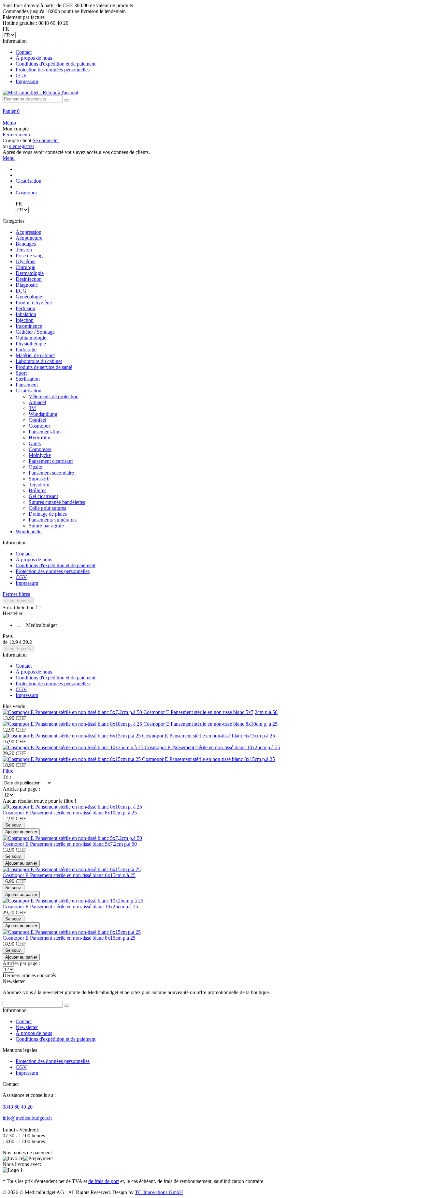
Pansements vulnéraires (53, 520)
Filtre (8, 771)
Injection (25, 320)
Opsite (35, 467)
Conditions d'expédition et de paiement (55, 64)
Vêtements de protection (54, 396)
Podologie (26, 349)
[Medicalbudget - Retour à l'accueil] (40, 92)
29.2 (27, 642)
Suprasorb (39, 478)
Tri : (7, 777)
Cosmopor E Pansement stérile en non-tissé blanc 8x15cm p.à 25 (208, 759)
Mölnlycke (40, 455)
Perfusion (25, 308)
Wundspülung (43, 414)
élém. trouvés (18, 600)
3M (32, 408)
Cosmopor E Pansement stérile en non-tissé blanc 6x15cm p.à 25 (208, 735)
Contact (24, 52)
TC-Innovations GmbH (159, 1192)
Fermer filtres (16, 594)
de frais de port (103, 1181)
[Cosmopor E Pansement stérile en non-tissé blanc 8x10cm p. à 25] (73, 724)
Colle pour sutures (47, 508)
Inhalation (26, 314)
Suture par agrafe (46, 525)
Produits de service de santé (44, 367)
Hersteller (12, 613)
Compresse (40, 449)
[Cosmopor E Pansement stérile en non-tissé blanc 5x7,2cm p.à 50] (73, 712)
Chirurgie (25, 267)
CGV (21, 75)
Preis (8, 636)
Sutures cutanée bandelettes (57, 502)
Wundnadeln (29, 531)
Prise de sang (29, 255)
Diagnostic (27, 285)
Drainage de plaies (48, 514)
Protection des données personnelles (53, 69)
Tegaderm (39, 484)
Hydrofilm (39, 437)
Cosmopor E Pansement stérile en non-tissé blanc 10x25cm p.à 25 (212, 747)
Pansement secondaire (51, 473)
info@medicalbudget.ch (27, 1118)
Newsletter (27, 1027)
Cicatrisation (28, 390)
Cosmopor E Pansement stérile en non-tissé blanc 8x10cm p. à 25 (210, 724)
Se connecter (46, 140)
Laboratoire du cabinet (39, 361)
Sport (21, 373)
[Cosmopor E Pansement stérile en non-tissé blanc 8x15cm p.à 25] (72, 759)
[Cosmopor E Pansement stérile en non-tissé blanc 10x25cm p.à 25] (74, 747)
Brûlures (37, 490)
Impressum (27, 81)
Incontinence (29, 326)
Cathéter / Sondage (35, 332)
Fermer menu (16, 134)
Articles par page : (21, 789)
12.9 (14, 642)
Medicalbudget (41, 625)
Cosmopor (39, 426)
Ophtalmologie (31, 338)
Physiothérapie (31, 343)
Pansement (27, 384)
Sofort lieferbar (19, 607)
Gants (35, 443)
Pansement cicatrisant (51, 461)
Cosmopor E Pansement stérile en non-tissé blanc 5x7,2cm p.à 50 (210, 712)
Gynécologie (29, 296)
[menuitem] (222, 61)
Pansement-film (45, 431)
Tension (24, 249)
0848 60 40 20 (18, 1107)
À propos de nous (34, 58)
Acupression (28, 232)
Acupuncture (29, 238)
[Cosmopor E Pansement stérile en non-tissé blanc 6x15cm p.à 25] (72, 735)
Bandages (26, 244)
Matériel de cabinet (35, 355)
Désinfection (29, 279)
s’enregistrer (21, 146)
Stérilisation (28, 379)
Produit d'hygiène (34, 302)
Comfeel (37, 420)
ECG (21, 291)
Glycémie (26, 261)
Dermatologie (30, 273)
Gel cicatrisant (43, 496)
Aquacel (37, 402)
